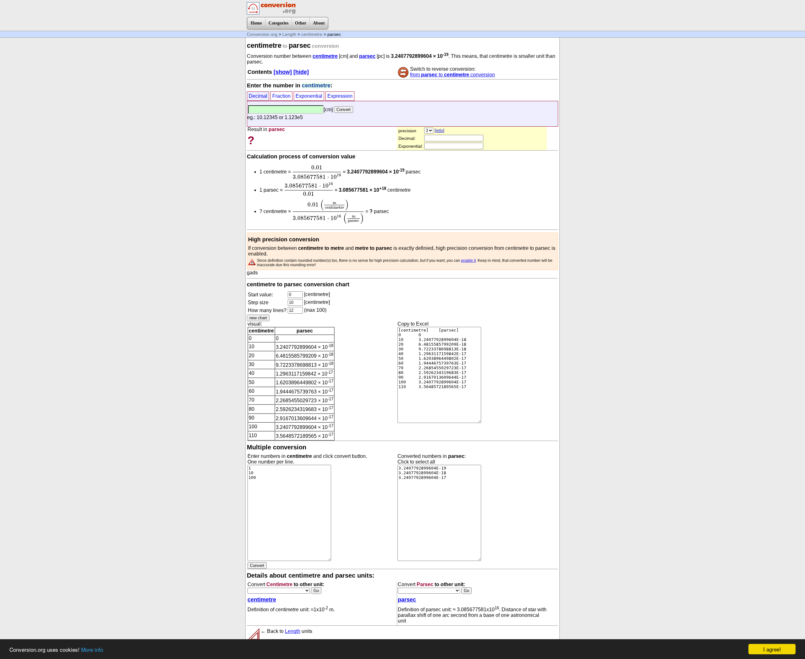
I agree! (772, 649)
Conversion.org (262, 34)
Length (289, 34)
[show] (283, 72)
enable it (468, 260)
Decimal (258, 96)
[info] (439, 130)
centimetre (311, 34)
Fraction (281, 96)
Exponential (309, 96)
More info (92, 649)
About (319, 23)
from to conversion (452, 74)
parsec (367, 56)
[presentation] (316, 172)
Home (256, 23)
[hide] (301, 72)
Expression (340, 96)
